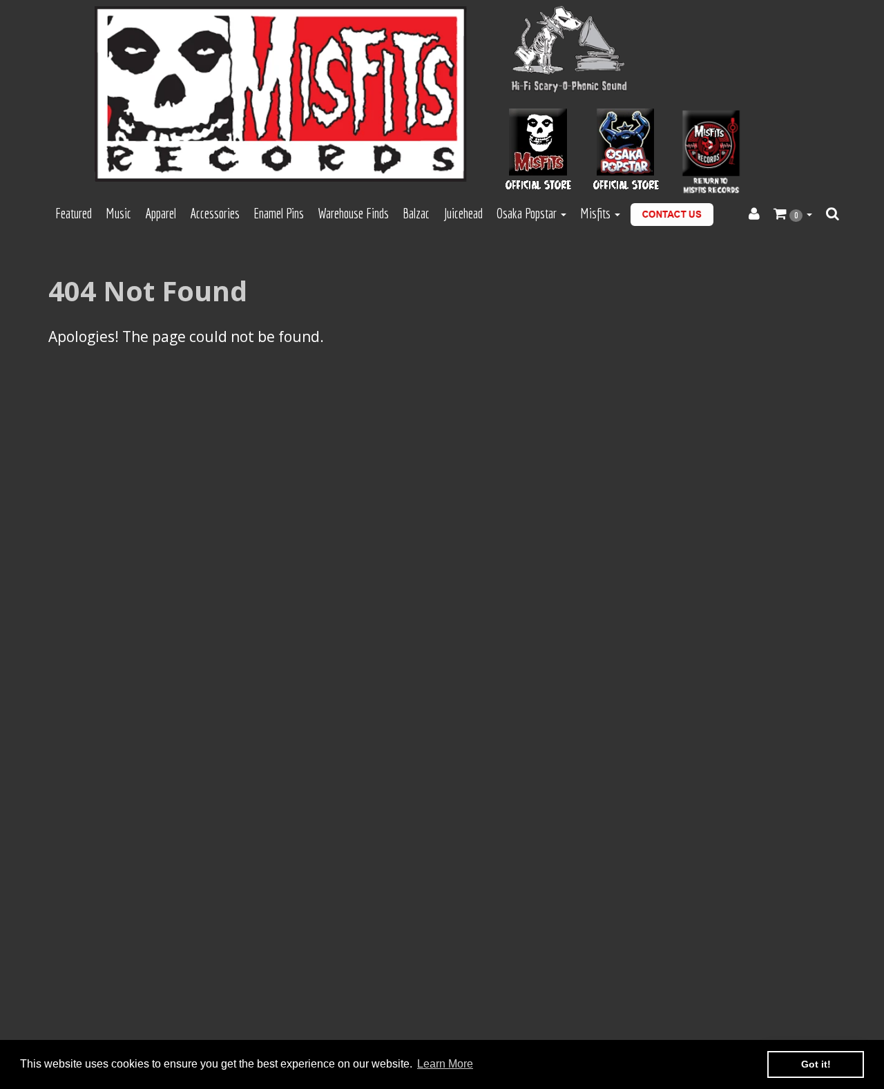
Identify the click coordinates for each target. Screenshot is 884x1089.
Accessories (215, 213)
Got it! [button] (816, 1064)
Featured (73, 213)
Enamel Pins (278, 213)
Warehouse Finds (353, 213)
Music (118, 213)
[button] (793, 214)
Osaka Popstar (528, 213)
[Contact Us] (672, 214)
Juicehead (463, 213)
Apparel (160, 213)
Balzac (416, 213)
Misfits (596, 213)
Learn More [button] (445, 1064)
